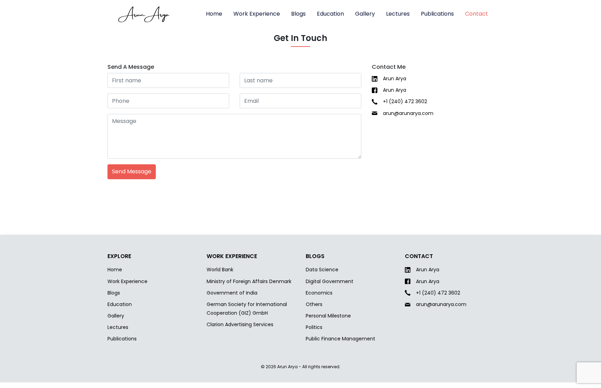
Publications (437, 14)
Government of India (232, 292)
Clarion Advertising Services (240, 324)
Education (330, 14)
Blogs (298, 14)
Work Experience (256, 14)
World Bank (220, 269)
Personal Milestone (328, 315)
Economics (319, 292)
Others (314, 304)
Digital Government (329, 281)
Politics (314, 327)
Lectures (398, 14)
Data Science (322, 269)
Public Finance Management (340, 338)
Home (214, 14)
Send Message (131, 171)
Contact (476, 14)
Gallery (365, 14)
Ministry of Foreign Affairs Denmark (249, 281)
